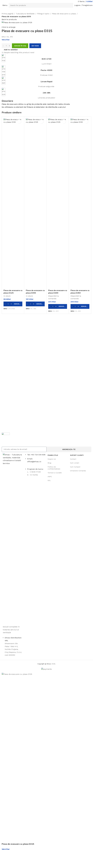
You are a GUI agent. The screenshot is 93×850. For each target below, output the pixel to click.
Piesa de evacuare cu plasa (64, 14)
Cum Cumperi (75, 467)
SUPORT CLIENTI (77, 455)
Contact (73, 459)
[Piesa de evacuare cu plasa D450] (80, 203)
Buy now (35, 46)
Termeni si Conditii (55, 473)
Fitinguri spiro (43, 14)
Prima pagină (7, 14)
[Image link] (13, 538)
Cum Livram (74, 463)
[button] (13, 304)
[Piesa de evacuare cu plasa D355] (35, 203)
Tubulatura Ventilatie (25, 14)
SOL (49, 480)
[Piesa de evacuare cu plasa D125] (13, 203)
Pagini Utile (53, 455)
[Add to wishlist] (19, 121)
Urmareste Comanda (78, 471)
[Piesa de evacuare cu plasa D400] (57, 203)
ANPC (50, 476)
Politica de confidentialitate (54, 468)
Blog (49, 463)
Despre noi (52, 459)
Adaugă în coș (20, 46)
